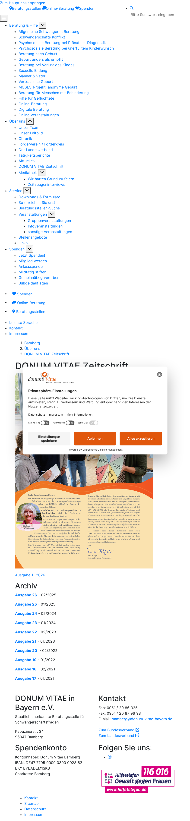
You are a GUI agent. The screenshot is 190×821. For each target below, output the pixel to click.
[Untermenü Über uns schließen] (30, 121)
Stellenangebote (33, 237)
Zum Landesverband (118, 735)
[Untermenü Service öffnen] (27, 190)
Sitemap (31, 803)
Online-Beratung (33, 103)
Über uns (17, 121)
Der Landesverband (36, 149)
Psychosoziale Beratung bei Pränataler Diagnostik (62, 42)
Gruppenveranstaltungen (49, 220)
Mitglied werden (33, 261)
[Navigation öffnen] (3, 18)
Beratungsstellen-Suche (39, 208)
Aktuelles (27, 160)
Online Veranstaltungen (39, 115)
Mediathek (28, 172)
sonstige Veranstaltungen (50, 231)
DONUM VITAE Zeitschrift (41, 166)
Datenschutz (35, 809)
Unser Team (29, 127)
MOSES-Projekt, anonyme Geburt (48, 87)
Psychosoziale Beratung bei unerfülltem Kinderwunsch (66, 48)
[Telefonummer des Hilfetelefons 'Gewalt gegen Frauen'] (137, 779)
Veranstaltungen (33, 214)
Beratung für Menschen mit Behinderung (54, 92)
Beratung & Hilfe (23, 25)
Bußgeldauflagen (33, 283)
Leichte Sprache (23, 322)
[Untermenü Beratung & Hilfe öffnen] (42, 25)
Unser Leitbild (31, 133)
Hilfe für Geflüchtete (36, 98)
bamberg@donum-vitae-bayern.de (142, 719)
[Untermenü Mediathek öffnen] (41, 172)
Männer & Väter (32, 76)
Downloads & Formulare (39, 197)
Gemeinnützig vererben (39, 277)
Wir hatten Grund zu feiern (51, 179)
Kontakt (16, 328)
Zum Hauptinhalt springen (22, 2)
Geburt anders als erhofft (41, 59)
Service (15, 190)
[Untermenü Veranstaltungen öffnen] (51, 214)
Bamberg (32, 343)
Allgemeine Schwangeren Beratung (49, 31)
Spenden (17, 249)
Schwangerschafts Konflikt (42, 37)
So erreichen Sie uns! (37, 202)
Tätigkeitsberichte (34, 155)
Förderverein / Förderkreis (41, 144)
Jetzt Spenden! (32, 255)
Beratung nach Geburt (38, 53)
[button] (95, 585)
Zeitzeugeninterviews (46, 184)
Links (23, 242)
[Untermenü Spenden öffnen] (29, 249)
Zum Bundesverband (118, 730)
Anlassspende (31, 266)
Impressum (18, 333)
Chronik (25, 138)
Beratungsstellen (30, 311)
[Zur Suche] (131, 8)
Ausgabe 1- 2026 (30, 575)
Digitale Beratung (34, 109)
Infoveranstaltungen (45, 226)
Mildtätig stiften (32, 272)
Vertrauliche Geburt (36, 81)
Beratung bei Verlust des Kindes (46, 65)
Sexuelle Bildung (33, 70)
